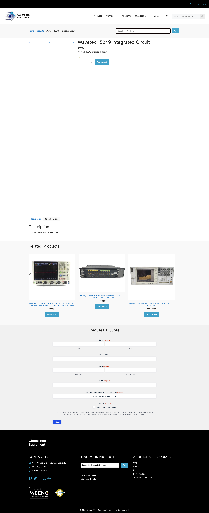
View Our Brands (88, 479)
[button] (175, 30)
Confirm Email (130, 374)
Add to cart (102, 62)
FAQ (135, 463)
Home (31, 31)
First (78, 348)
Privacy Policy (140, 414)
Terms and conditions (142, 477)
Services (110, 16)
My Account (140, 16)
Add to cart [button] (52, 314)
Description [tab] (36, 219)
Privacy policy (139, 474)
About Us (126, 16)
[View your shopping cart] (166, 16)
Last (130, 348)
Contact (157, 16)
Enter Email (78, 374)
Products (97, 16)
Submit (57, 422)
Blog (135, 470)
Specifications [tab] (51, 219)
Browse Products (88, 475)
